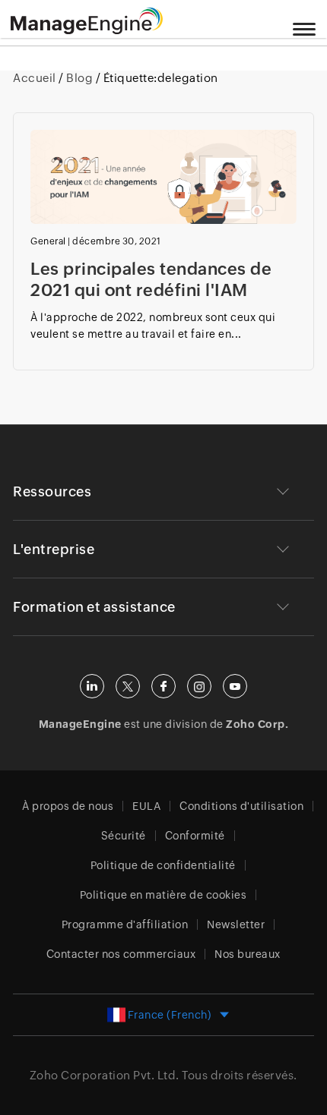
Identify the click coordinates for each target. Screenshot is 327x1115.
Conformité (195, 835)
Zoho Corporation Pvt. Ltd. (104, 1075)
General (48, 241)
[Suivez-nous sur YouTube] (235, 686)
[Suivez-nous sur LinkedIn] (92, 686)
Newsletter (236, 924)
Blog (80, 77)
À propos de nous (67, 806)
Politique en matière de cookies (163, 895)
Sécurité (123, 835)
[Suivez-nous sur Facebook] (163, 686)
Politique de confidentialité (163, 865)
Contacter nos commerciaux (121, 954)
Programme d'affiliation (125, 924)
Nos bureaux (247, 954)
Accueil (36, 77)
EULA (146, 806)
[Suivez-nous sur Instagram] (199, 686)
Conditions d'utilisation (241, 806)
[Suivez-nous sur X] (128, 686)
